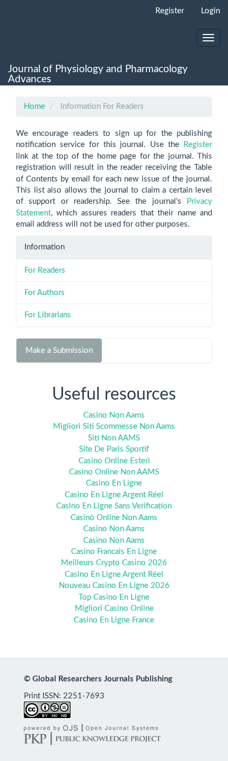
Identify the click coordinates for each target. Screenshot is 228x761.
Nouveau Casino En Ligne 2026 (114, 586)
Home (34, 106)
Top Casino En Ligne (114, 597)
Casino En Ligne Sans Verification (114, 506)
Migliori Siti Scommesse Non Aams (114, 426)
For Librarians (47, 315)
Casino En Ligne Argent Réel (114, 495)
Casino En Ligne (114, 483)
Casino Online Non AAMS (114, 472)
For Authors (44, 293)
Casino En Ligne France (114, 620)
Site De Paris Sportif (114, 449)
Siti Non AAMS (114, 438)
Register (169, 11)
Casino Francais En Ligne (114, 552)
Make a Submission (59, 350)
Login (210, 11)
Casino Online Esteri (114, 461)
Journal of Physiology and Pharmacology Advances (98, 74)
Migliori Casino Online (114, 608)
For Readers (44, 270)
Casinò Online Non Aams (114, 518)
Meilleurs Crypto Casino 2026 (114, 563)
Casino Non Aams (114, 415)
